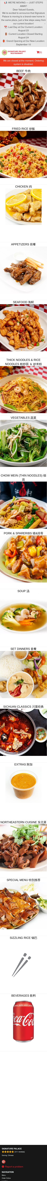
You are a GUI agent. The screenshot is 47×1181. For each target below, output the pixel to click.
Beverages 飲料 (23, 995)
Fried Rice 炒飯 (23, 128)
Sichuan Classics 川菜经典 (23, 706)
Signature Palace (12, 1148)
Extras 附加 (23, 764)
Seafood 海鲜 (23, 302)
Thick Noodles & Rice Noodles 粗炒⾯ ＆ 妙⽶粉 (23, 362)
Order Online (6, 1178)
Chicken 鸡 (23, 186)
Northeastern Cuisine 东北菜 (23, 822)
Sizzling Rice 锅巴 (23, 937)
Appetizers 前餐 (23, 244)
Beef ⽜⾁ (23, 71)
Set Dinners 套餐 (23, 648)
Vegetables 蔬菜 (23, 417)
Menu (4, 1175)
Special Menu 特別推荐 (23, 880)
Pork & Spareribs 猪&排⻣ (23, 533)
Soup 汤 (23, 591)
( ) (40, 52)
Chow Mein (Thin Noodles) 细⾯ (23, 477)
